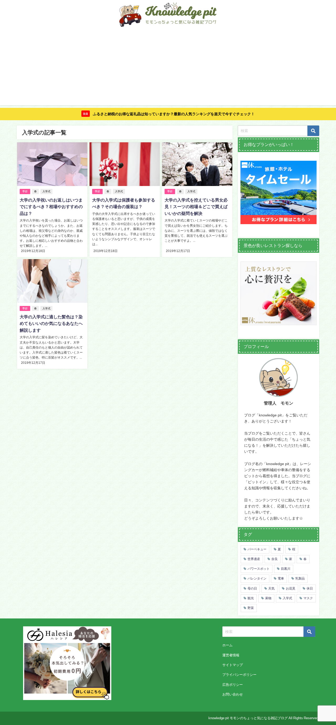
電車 (281, 578)
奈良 (274, 559)
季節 (25, 191)
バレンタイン (257, 578)
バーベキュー (257, 549)
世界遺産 (254, 559)
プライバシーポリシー (239, 674)
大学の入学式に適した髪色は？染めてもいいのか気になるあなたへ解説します (51, 323)
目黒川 (285, 568)
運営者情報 (230, 655)
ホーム (227, 645)
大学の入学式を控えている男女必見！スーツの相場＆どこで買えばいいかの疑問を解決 (196, 206)
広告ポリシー (232, 684)
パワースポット (259, 568)
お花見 (290, 588)
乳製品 (300, 578)
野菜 (251, 608)
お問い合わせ (232, 694)
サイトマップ (232, 665)
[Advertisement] (168, 68)
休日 (310, 588)
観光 (251, 598)
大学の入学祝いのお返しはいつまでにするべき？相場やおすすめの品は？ (51, 206)
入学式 (46, 191)
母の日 (252, 588)
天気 (271, 588)
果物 (268, 598)
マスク (308, 598)
